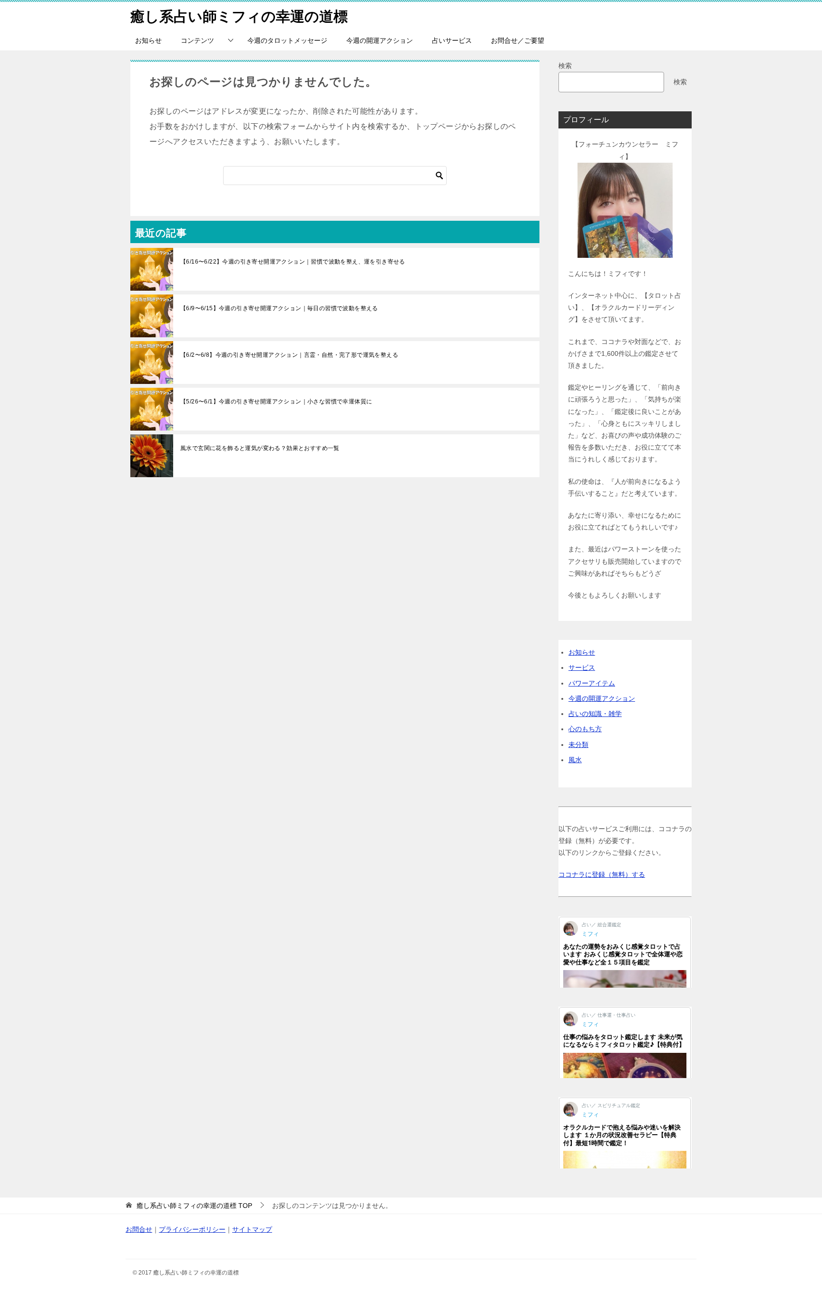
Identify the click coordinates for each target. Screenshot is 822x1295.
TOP (194, 1205)
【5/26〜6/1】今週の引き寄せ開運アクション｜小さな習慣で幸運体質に (276, 401)
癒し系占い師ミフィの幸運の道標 (239, 16)
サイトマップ (252, 1229)
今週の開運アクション (379, 40)
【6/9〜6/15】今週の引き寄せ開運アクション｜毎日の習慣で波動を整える (279, 308)
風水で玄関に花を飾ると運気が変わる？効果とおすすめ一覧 (260, 448)
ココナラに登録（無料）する (601, 874)
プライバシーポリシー (192, 1229)
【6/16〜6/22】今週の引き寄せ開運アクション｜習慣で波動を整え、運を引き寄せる (292, 261)
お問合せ (139, 1229)
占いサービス (452, 40)
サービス (581, 667)
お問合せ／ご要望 (517, 40)
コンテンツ (197, 40)
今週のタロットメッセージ (287, 40)
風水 (575, 760)
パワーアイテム (591, 683)
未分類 (578, 744)
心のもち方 (585, 729)
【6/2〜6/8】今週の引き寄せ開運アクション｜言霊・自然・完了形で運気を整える (289, 355)
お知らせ (148, 40)
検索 (565, 65)
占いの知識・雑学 (595, 713)
